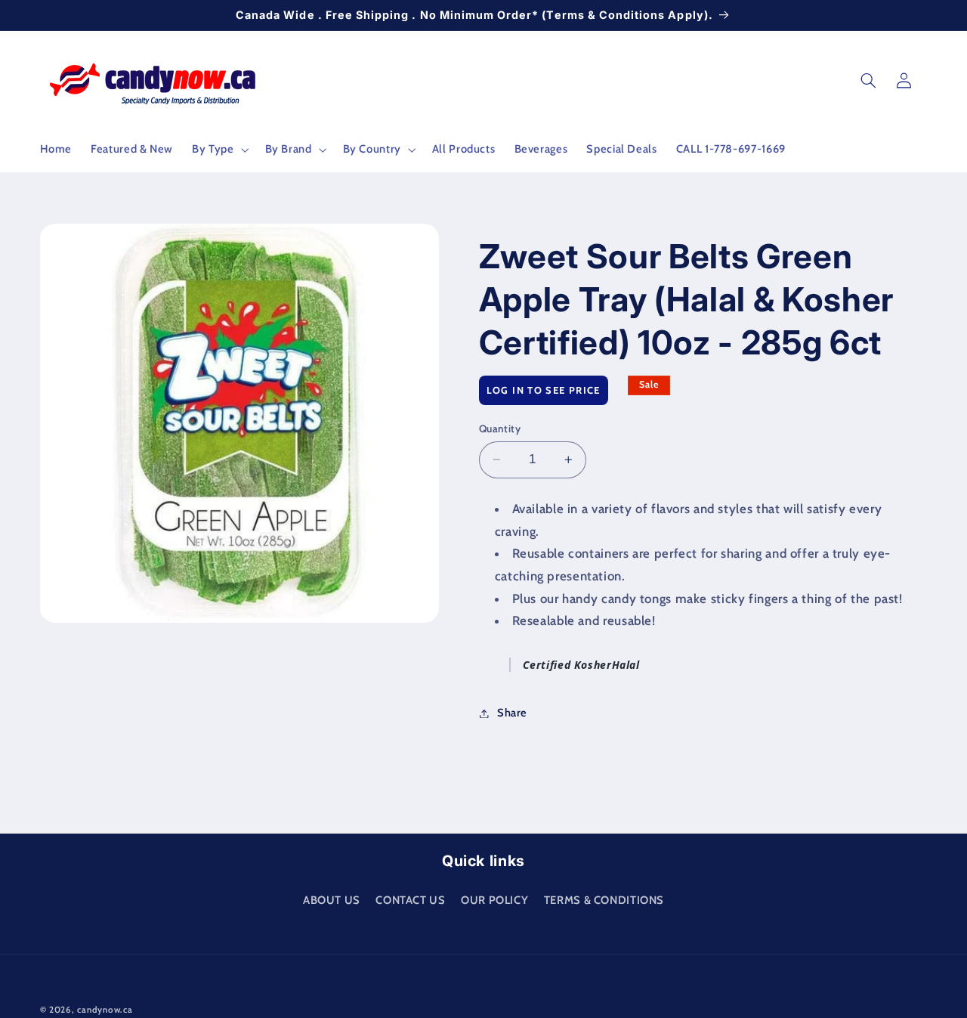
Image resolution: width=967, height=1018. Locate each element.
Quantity (500, 428)
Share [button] (512, 712)
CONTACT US (410, 899)
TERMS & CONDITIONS (604, 899)
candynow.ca (104, 1009)
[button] (219, 149)
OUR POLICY (494, 899)
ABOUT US (331, 899)
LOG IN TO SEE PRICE (544, 390)
